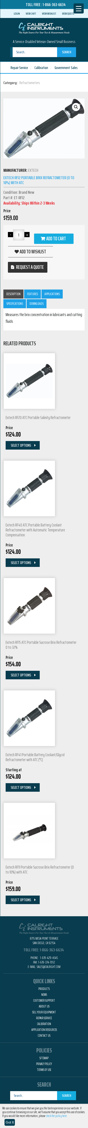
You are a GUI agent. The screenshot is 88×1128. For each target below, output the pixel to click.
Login (17, 13)
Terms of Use (44, 1069)
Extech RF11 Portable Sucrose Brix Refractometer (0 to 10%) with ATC (40, 869)
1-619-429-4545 (48, 958)
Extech (33, 170)
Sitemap (44, 1058)
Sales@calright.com (48, 967)
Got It (10, 1122)
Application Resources (44, 1029)
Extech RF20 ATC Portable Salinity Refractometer (38, 417)
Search (66, 52)
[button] (76, 107)
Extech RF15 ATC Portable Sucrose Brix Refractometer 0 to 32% (41, 645)
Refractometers (29, 83)
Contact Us (44, 1035)
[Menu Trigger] (79, 8)
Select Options (21, 445)
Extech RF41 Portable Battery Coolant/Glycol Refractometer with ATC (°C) (35, 757)
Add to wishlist (33, 252)
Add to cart (56, 239)
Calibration (41, 68)
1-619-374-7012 (46, 962)
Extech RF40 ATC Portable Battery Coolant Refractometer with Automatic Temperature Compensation (35, 529)
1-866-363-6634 (54, 4)
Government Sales (66, 68)
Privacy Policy (44, 1064)
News (44, 994)
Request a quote (30, 267)
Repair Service (19, 68)
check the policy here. (56, 1116)
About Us (44, 1006)
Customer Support (44, 1000)
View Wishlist (49, 13)
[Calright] (44, 27)
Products (44, 989)
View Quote (68, 13)
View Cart (31, 13)
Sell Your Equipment (44, 1012)
